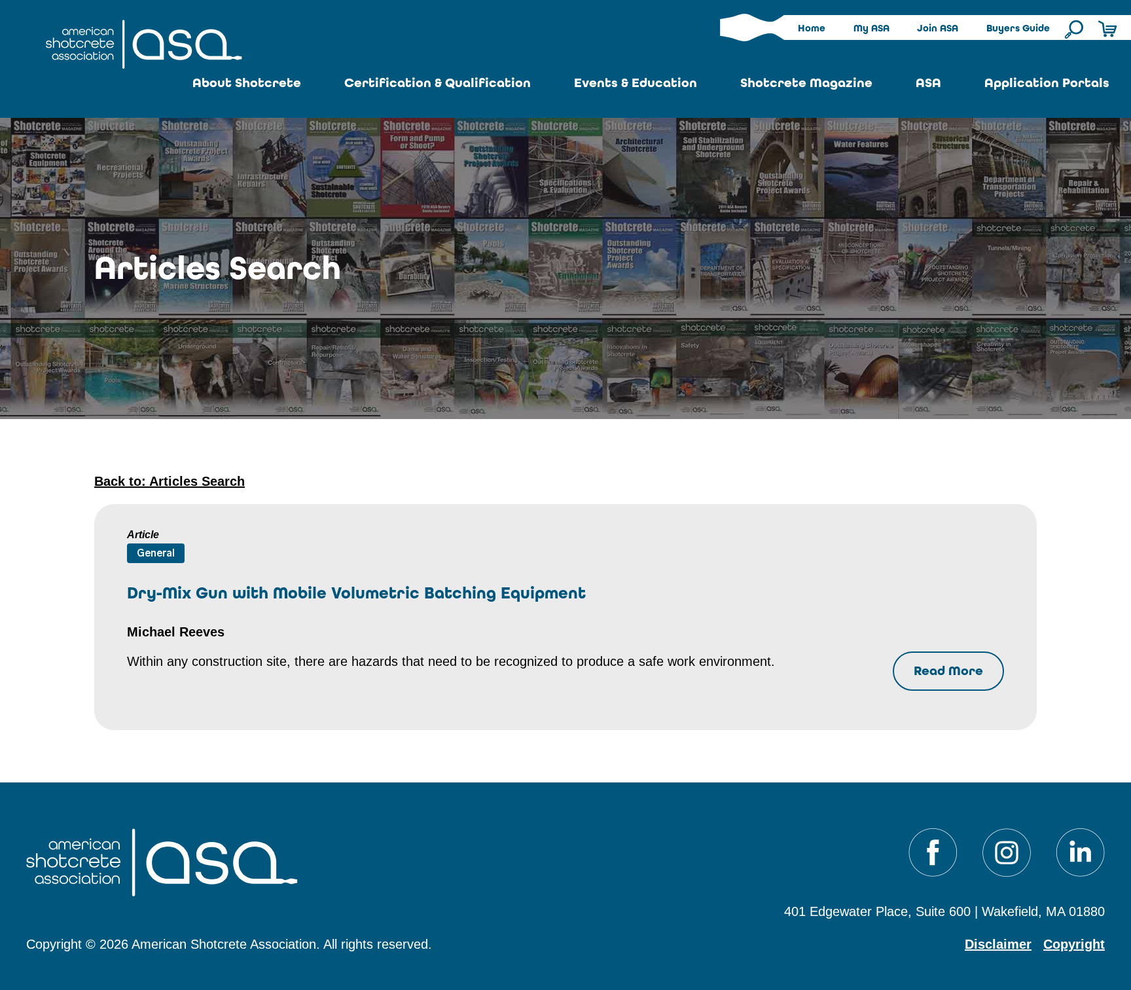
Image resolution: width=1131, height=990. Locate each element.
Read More (948, 671)
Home (811, 28)
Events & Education (635, 83)
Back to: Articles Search (169, 481)
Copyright (1074, 944)
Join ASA (937, 28)
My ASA (871, 28)
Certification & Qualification (437, 83)
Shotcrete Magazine (806, 83)
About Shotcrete (246, 83)
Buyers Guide (1018, 28)
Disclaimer (998, 944)
